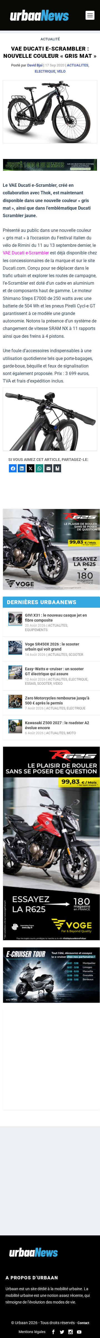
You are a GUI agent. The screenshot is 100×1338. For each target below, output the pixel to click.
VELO (61, 71)
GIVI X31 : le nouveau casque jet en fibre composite (56, 617)
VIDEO (57, 684)
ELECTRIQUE (45, 71)
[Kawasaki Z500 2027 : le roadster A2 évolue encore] (15, 726)
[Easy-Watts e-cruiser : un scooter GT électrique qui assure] (15, 672)
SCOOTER (76, 655)
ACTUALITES (77, 65)
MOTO (71, 733)
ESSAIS (30, 684)
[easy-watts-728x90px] (50, 169)
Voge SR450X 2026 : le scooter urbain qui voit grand (52, 646)
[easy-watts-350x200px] (51, 975)
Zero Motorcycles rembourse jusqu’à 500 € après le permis (57, 700)
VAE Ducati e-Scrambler (26, 252)
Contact (83, 1323)
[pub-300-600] (51, 843)
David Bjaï (34, 65)
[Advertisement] (50, 1060)
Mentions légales (32, 1332)
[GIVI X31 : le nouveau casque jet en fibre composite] (15, 619)
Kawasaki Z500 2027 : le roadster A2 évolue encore (57, 725)
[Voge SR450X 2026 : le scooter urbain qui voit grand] (15, 648)
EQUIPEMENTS (36, 630)
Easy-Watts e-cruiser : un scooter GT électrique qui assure (54, 671)
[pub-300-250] (51, 549)
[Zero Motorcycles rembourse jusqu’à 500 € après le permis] (15, 702)
